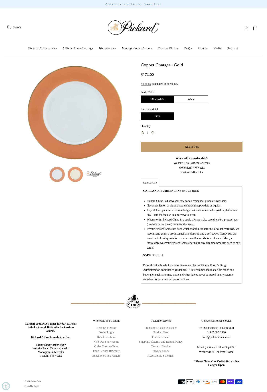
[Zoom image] (75, 113)
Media (217, 48)
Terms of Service (161, 346)
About (202, 48)
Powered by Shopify (32, 386)
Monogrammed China (136, 48)
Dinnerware (107, 48)
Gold (158, 116)
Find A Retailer (160, 337)
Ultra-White (157, 99)
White (191, 99)
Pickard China (36, 381)
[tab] (150, 183)
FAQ (187, 48)
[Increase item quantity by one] (153, 133)
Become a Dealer (106, 327)
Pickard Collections (41, 48)
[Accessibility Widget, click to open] (6, 386)
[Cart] (255, 27)
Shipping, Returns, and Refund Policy (161, 341)
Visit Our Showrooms (106, 341)
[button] (35, 113)
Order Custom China (106, 346)
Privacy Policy (160, 350)
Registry (233, 48)
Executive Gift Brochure (106, 355)
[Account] (246, 27)
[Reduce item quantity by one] (142, 133)
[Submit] (11, 27)
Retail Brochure (106, 337)
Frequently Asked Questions (161, 327)
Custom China (167, 48)
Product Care (160, 332)
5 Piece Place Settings (78, 48)
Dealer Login (106, 332)
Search (17, 27)
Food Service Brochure (106, 350)
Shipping (146, 83)
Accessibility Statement (160, 355)
